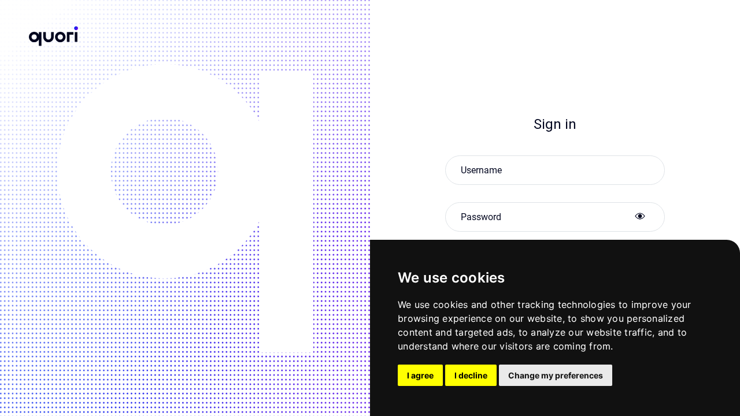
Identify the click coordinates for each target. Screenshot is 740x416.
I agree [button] (420, 375)
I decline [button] (470, 375)
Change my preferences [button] (555, 375)
